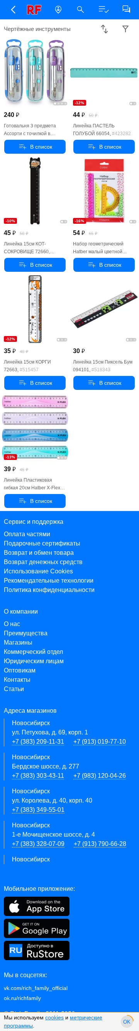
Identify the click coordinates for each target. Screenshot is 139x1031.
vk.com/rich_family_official (36, 988)
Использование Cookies (38, 571)
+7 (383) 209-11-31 (38, 741)
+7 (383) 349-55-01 (38, 809)
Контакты (17, 679)
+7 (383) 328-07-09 (38, 844)
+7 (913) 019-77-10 (99, 741)
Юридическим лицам (34, 661)
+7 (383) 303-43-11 (38, 775)
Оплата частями (27, 534)
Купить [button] (35, 147)
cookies (54, 1017)
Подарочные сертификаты (42, 543)
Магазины (18, 642)
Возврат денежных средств (43, 562)
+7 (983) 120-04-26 (99, 775)
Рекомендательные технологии (48, 580)
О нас (12, 624)
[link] (36, 10)
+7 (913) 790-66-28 (100, 844)
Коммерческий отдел (33, 651)
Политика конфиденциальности (49, 590)
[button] (13, 9)
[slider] (127, 1021)
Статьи (14, 689)
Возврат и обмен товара (39, 552)
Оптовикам (20, 670)
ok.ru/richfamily (22, 998)
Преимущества (25, 633)
